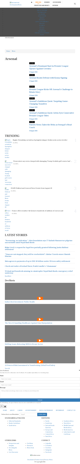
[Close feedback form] (79, 370)
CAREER (19, 410)
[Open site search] (75, 3)
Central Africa (49, 434)
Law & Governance (42, 21)
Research (30, 445)
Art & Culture (42, 10)
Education (42, 16)
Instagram (48, 450)
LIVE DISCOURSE (57, 2)
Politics (42, 20)
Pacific (47, 421)
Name (2, 376)
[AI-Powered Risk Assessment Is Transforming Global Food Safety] (40, 354)
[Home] (31, 2)
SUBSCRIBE (42, 414)
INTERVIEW (55, 5)
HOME (5, 410)
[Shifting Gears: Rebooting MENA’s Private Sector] (40, 333)
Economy (42, 14)
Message (3, 388)
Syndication (12, 425)
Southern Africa (68, 421)
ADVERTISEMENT (30, 410)
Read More (8, 276)
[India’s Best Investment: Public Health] (40, 291)
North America (68, 430)
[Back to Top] (1, 406)
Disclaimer (30, 460)
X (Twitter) (48, 445)
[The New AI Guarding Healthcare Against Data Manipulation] (40, 312)
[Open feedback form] (5, 406)
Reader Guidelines (14, 423)
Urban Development (42, 33)
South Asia (48, 423)
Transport (42, 31)
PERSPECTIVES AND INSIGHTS (41, 5)
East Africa (48, 436)
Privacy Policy (48, 460)
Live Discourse (13, 452)
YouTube (48, 448)
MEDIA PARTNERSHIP (46, 410)
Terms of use (39, 460)
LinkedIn (48, 443)
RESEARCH (47, 2)
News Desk (30, 448)
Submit (40, 400)
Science (42, 25)
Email (2, 382)
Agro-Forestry (42, 8)
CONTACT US (71, 410)
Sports (42, 29)
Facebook (48, 452)
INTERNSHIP (60, 410)
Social (42, 27)
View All (7, 368)
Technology (42, 12)
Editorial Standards (15, 421)
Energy (41, 18)
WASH (42, 34)
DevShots (30, 443)
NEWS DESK (38, 2)
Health (41, 23)
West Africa (67, 423)
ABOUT (12, 410)
